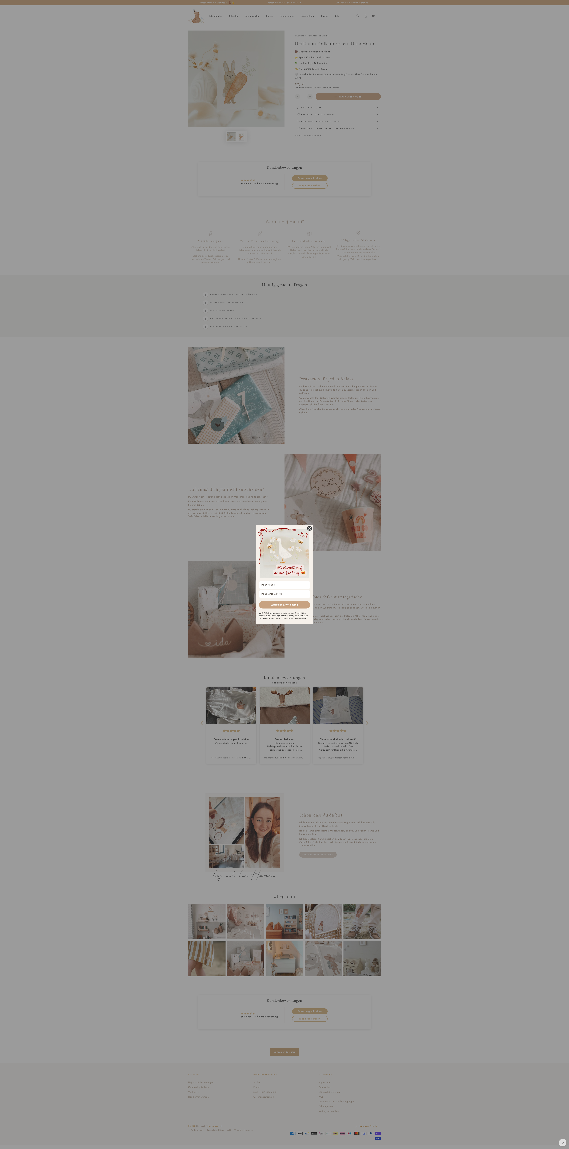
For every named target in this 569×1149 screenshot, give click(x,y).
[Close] (309, 528)
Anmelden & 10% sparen (284, 604)
